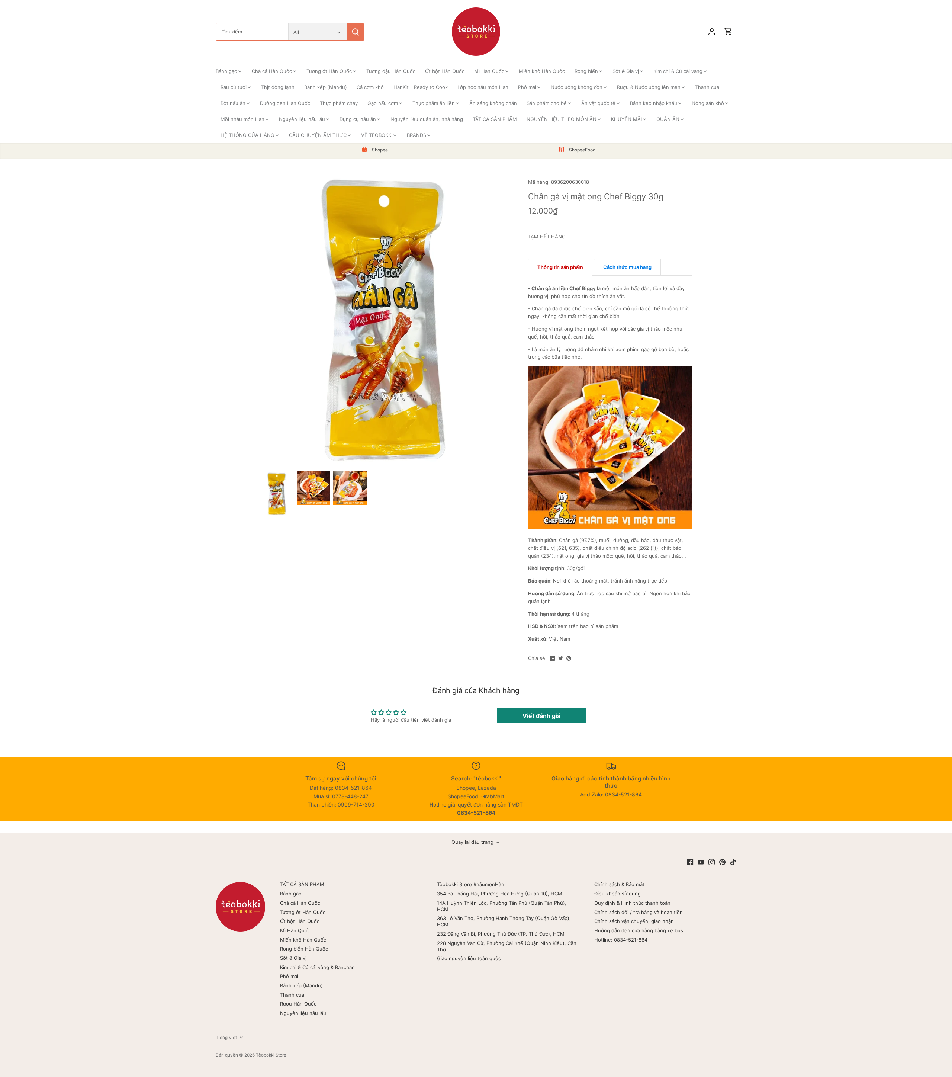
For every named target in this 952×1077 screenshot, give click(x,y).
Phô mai (289, 976)
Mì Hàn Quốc (295, 930)
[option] (277, 493)
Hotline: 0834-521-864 (620, 940)
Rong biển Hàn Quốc (304, 949)
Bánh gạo (291, 894)
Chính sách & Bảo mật (619, 884)
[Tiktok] (733, 862)
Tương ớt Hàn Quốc (302, 912)
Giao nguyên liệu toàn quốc (469, 958)
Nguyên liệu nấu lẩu (303, 1013)
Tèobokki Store (271, 1055)
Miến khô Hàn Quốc (303, 940)
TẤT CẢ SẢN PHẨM (302, 884)
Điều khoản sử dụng (617, 894)
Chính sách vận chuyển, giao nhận (634, 921)
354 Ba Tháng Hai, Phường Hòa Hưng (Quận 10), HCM (499, 894)
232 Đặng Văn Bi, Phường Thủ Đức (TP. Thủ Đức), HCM (501, 934)
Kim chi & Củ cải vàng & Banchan (317, 967)
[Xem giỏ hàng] (728, 32)
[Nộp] (355, 31)
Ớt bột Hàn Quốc (299, 921)
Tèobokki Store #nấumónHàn (470, 884)
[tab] (560, 267)
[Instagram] (711, 862)
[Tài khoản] (712, 32)
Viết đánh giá (541, 715)
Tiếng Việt (226, 1037)
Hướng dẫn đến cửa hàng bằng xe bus (638, 930)
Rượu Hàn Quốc (298, 1004)
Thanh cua (292, 995)
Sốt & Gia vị (293, 958)
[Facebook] (690, 862)
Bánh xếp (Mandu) (301, 985)
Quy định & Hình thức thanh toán (632, 903)
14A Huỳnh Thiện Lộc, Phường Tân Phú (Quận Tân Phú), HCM (501, 906)
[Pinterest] (722, 862)
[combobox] (252, 31)
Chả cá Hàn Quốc (300, 903)
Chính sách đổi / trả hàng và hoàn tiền (638, 912)
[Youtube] (701, 862)
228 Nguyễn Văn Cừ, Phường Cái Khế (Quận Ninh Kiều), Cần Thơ (506, 946)
